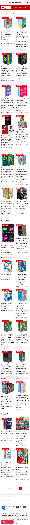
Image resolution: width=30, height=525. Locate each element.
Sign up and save (7, 504)
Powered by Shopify (15, 523)
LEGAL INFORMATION (8, 496)
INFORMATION (5, 500)
